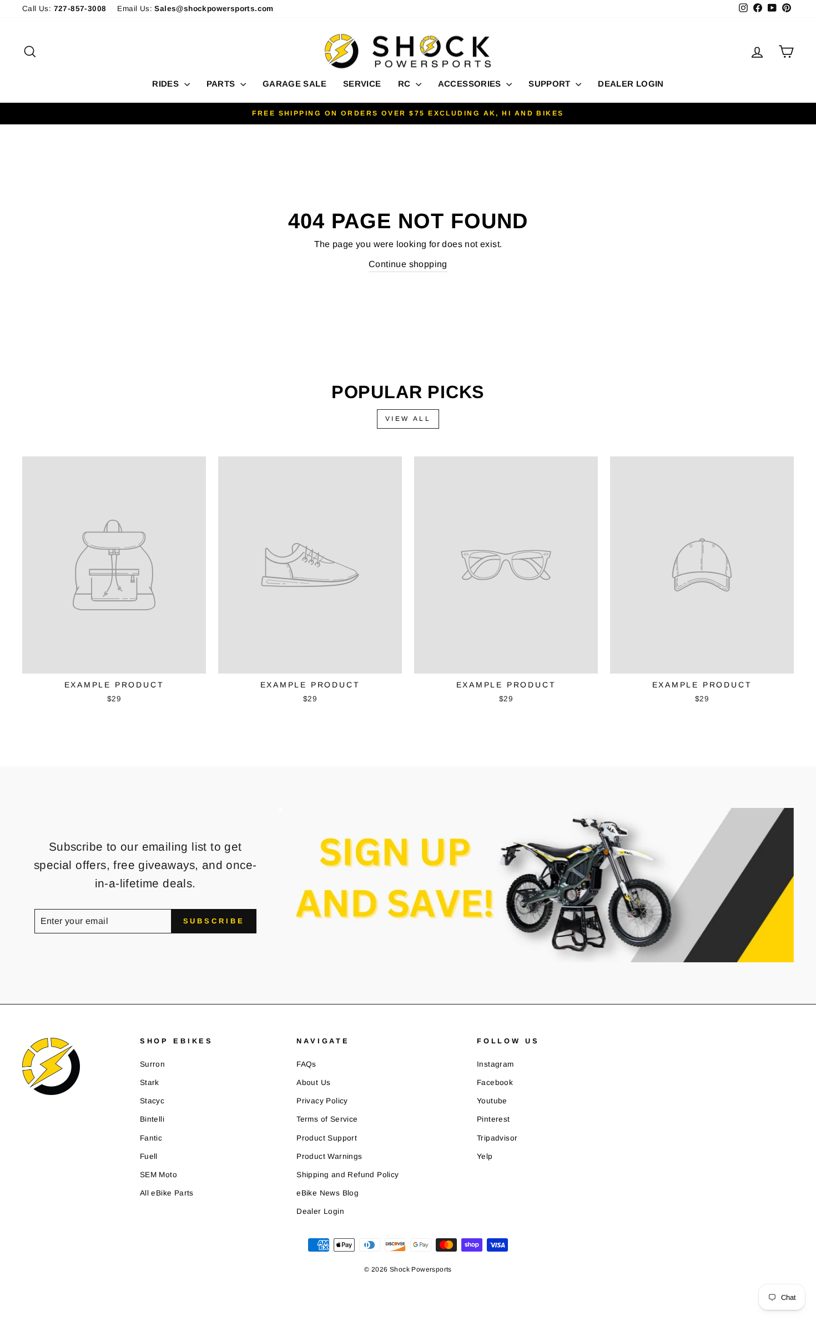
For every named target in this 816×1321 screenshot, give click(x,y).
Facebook (495, 1082)
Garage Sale (294, 83)
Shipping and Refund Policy (347, 1175)
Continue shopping (408, 264)
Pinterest (493, 1119)
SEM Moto (158, 1175)
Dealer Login (631, 83)
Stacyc (152, 1101)
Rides (166, 83)
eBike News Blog (327, 1193)
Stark (149, 1082)
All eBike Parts (167, 1193)
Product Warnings (329, 1156)
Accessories (471, 83)
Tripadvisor (497, 1138)
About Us (313, 1082)
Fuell (149, 1156)
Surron (152, 1064)
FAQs (306, 1064)
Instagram (495, 1064)
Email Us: (195, 8)
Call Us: (64, 8)
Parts (222, 83)
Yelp (485, 1156)
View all (408, 419)
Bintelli (152, 1119)
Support (550, 83)
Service (362, 83)
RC (405, 83)
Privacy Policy (322, 1101)
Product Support (326, 1138)
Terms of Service (326, 1119)
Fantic (151, 1138)
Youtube (492, 1101)
